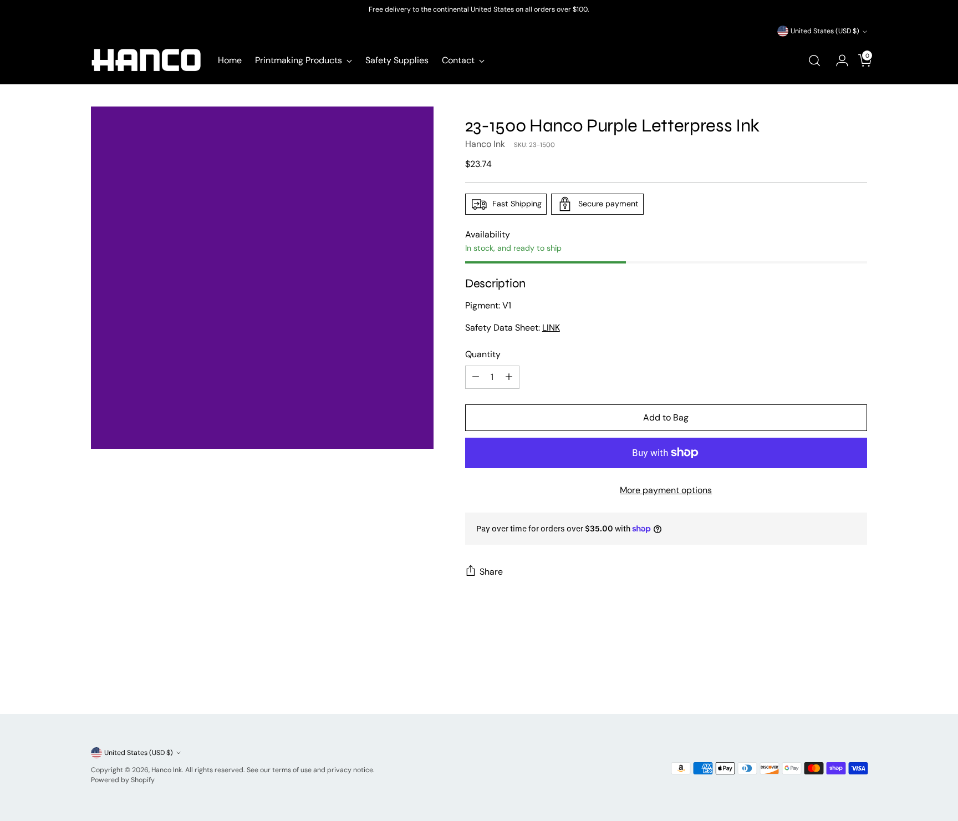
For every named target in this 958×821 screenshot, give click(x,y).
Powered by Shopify (123, 780)
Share (491, 571)
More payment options (666, 490)
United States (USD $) (825, 31)
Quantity (483, 354)
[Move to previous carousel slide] (832, 676)
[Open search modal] (814, 60)
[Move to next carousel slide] (857, 675)
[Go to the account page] (838, 60)
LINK (551, 327)
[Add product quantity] (509, 377)
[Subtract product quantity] (476, 377)
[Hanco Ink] (146, 60)
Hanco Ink (485, 144)
